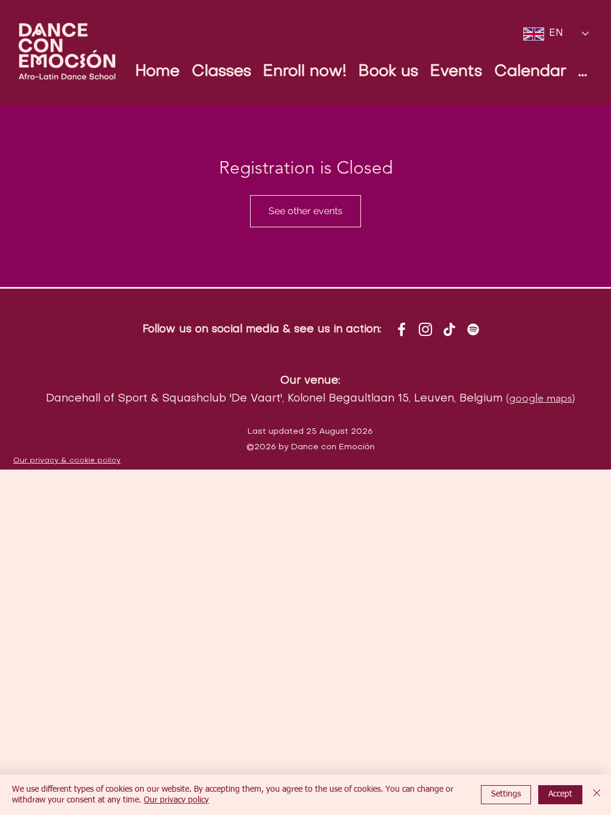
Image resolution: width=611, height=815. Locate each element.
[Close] (597, 794)
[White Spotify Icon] (473, 329)
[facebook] (402, 329)
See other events (305, 211)
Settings (506, 794)
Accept (560, 794)
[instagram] (425, 329)
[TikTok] (449, 329)
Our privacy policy (176, 800)
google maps (540, 398)
